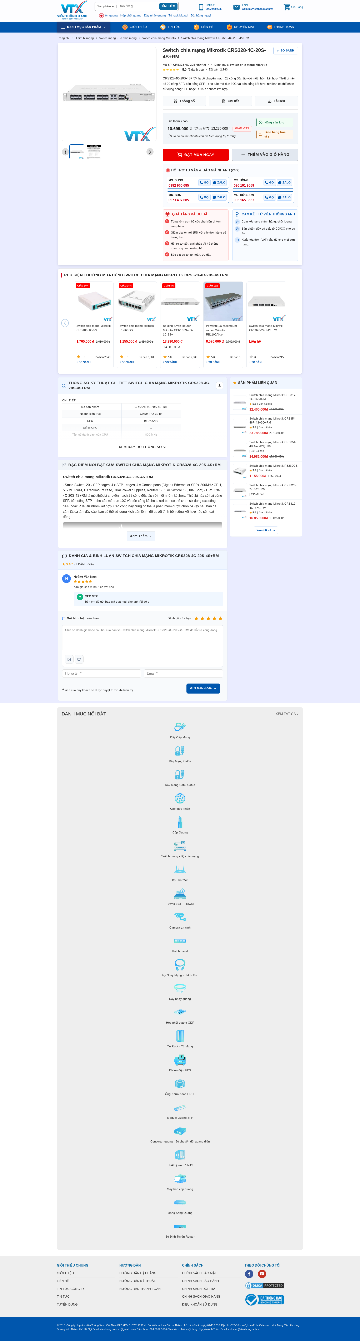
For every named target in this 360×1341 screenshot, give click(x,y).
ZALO (221, 182)
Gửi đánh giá (201, 688)
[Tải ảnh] (69, 659)
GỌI (206, 182)
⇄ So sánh (285, 50)
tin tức (173, 27)
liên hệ (206, 27)
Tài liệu (279, 101)
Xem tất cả (263, 530)
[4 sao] (214, 618)
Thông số (187, 101)
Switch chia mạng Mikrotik (159, 38)
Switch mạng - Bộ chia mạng (118, 38)
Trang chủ (63, 38)
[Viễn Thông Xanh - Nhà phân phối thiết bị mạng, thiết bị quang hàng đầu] (72, 10)
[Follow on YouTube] (262, 1274)
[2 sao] (202, 618)
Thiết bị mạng (85, 38)
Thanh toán (284, 27)
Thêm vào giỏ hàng (268, 154)
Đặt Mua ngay (199, 155)
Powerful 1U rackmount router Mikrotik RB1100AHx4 (221, 330)
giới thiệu (138, 27)
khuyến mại (243, 27)
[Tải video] (79, 659)
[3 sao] (208, 618)
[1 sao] (196, 618)
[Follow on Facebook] (249, 1274)
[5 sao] (220, 618)
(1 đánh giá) (196, 69)
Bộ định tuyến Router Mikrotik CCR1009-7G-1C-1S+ (178, 330)
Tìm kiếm (168, 6)
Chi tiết (233, 101)
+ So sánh (83, 362)
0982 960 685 (214, 9)
